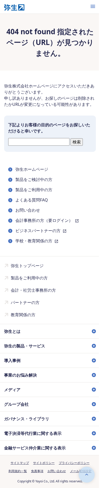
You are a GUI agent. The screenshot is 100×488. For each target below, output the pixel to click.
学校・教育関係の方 (34, 241)
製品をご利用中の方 (33, 189)
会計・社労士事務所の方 (33, 290)
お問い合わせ (27, 210)
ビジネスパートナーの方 (38, 230)
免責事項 (35, 477)
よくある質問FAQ (31, 200)
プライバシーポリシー (72, 469)
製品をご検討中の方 (33, 179)
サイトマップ (18, 469)
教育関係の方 (23, 314)
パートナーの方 (25, 302)
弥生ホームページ (31, 169)
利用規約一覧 (16, 477)
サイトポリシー (42, 469)
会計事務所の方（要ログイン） (44, 220)
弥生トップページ (27, 265)
